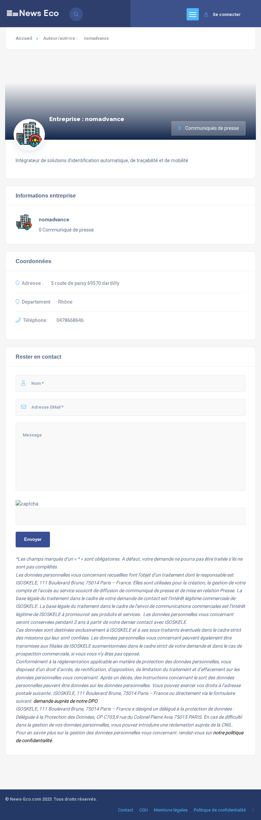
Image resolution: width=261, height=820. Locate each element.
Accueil (24, 38)
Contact (125, 810)
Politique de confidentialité (220, 810)
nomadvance (54, 220)
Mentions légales (171, 810)
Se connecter (227, 14)
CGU (143, 810)
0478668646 (70, 320)
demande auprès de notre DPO (65, 701)
